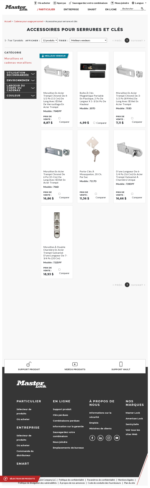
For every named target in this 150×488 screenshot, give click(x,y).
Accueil (7, 21)
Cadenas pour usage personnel (28, 21)
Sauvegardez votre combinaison (64, 434)
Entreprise (28, 427)
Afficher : (32, 40)
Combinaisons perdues (66, 420)
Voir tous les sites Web (133, 432)
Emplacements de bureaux (68, 447)
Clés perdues (60, 415)
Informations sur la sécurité (100, 415)
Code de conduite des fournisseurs (104, 483)
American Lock (134, 418)
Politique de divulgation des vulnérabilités (37, 483)
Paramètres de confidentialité (101, 480)
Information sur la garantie (68, 426)
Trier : (63, 40)
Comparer (64, 121)
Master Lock (133, 413)
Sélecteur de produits (24, 411)
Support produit (62, 409)
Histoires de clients (100, 428)
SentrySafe (132, 424)
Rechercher (127, 8)
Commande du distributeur (25, 453)
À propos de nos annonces (72, 483)
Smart (23, 463)
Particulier (29, 401)
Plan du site (129, 483)
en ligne (61, 401)
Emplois (93, 423)
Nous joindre (60, 442)
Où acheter (23, 419)
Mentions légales (126, 480)
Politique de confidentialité (71, 480)
